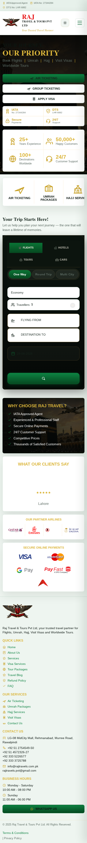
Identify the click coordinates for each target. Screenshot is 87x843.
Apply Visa (46, 99)
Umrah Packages (19, 706)
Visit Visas (14, 717)
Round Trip (43, 274)
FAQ (11, 686)
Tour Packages (17, 669)
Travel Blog (15, 675)
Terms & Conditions (16, 833)
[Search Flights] (43, 378)
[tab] (25, 248)
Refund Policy (17, 680)
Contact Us (15, 723)
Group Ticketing (46, 88)
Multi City (67, 274)
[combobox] (43, 320)
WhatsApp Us (46, 808)
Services (13, 658)
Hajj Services (16, 712)
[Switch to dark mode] (65, 23)
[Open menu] (79, 22)
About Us (14, 652)
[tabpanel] (43, 325)
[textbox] (33, 320)
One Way (20, 274)
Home (12, 647)
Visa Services (17, 663)
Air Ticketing (46, 78)
